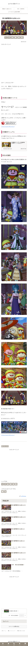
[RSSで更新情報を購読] (5, 491)
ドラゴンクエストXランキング (7, 126)
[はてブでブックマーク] (12, 37)
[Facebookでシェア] (9, 37)
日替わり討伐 (5, 446)
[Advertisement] (14, 64)
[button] (22, 37)
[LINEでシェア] (18, 37)
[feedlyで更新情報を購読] (2, 491)
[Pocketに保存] (15, 37)
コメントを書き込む (14, 626)
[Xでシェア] (5, 37)
